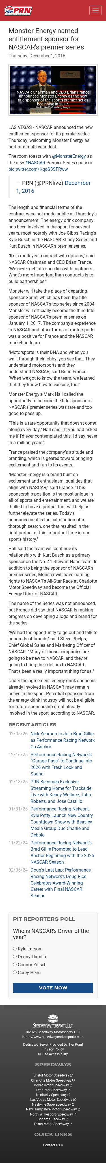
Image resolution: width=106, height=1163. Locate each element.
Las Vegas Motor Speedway (51, 1099)
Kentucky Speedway (51, 1094)
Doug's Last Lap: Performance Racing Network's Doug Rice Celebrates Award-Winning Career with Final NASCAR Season (61, 882)
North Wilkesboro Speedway (51, 1114)
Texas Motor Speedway (51, 1123)
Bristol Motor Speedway (51, 1075)
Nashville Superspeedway (51, 1104)
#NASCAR (35, 162)
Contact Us (51, 1145)
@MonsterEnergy (69, 156)
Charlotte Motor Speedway (51, 1080)
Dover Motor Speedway (51, 1085)
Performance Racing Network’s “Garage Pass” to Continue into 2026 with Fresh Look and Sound (61, 764)
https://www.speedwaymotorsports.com (53, 1036)
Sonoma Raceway (51, 1119)
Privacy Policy (53, 1049)
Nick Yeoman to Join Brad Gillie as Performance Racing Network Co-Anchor (63, 739)
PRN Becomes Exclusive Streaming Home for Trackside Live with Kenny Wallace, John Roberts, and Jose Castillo (61, 791)
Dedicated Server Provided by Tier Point (53, 1044)
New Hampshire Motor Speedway (51, 1109)
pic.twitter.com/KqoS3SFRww (38, 169)
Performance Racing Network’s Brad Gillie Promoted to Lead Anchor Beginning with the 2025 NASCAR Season (62, 852)
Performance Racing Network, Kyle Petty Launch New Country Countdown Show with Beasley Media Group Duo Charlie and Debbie (62, 821)
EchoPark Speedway (51, 1090)
